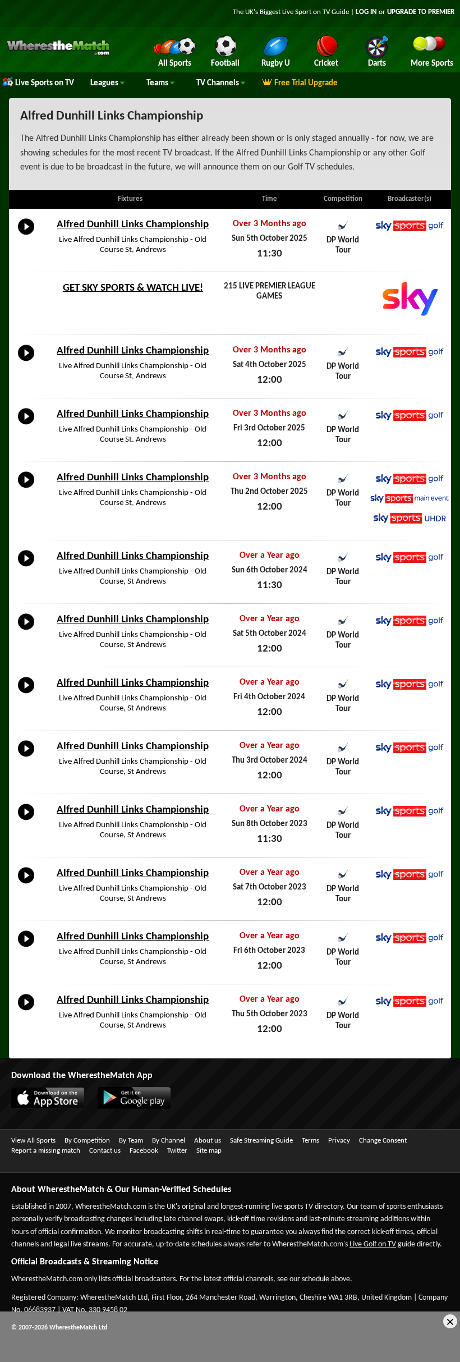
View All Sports (33, 1140)
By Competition (87, 1140)
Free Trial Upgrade (306, 83)
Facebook (144, 1150)
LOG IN (366, 12)
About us (207, 1140)
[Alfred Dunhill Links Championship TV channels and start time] (26, 235)
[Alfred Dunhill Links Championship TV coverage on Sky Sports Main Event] (409, 498)
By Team (131, 1140)
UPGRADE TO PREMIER (420, 12)
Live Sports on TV (44, 83)
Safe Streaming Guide (261, 1140)
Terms (310, 1140)
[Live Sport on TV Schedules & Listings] (58, 53)
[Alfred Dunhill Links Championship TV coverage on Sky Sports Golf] (409, 225)
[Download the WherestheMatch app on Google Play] (128, 1106)
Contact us (105, 1150)
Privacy (339, 1140)
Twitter (177, 1150)
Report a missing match (45, 1150)
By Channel (168, 1140)
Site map (209, 1150)
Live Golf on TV (372, 1244)
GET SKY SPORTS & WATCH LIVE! (133, 288)
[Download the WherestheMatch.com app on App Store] (42, 1106)
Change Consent (383, 1140)
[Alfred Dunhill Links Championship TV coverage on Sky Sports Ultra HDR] (409, 518)
